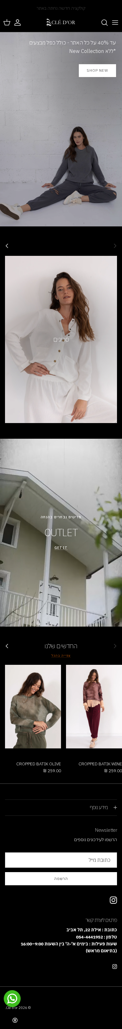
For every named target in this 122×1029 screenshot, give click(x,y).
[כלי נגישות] (15, 1020)
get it (61, 548)
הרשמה (61, 878)
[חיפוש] (101, 22)
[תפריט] (115, 22)
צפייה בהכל (61, 655)
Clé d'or (12, 1008)
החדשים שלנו (60, 646)
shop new (97, 70)
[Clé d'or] (61, 22)
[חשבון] (21, 22)
